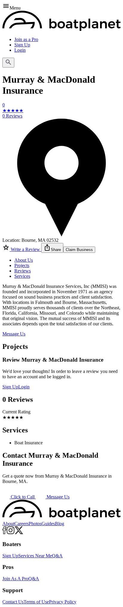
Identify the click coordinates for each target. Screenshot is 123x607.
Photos (35, 523)
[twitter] (19, 532)
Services (22, 276)
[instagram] (11, 532)
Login (20, 50)
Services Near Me (35, 555)
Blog (59, 523)
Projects (21, 265)
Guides (48, 523)
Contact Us (13, 601)
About (8, 523)
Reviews (22, 270)
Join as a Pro (26, 39)
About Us (23, 260)
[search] (8, 63)
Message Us (13, 333)
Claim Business (79, 249)
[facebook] (4, 532)
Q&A (57, 555)
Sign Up (22, 44)
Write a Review (25, 249)
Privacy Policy (62, 601)
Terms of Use (36, 601)
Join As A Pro (15, 578)
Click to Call (23, 496)
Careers (21, 523)
